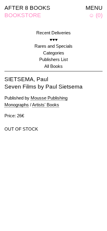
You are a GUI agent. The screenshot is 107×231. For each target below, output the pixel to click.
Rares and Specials (53, 46)
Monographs (16, 104)
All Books (53, 66)
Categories (53, 52)
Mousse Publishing (49, 97)
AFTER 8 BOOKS (27, 8)
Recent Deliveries (53, 32)
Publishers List (53, 59)
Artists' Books (45, 104)
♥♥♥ (54, 39)
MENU (94, 8)
